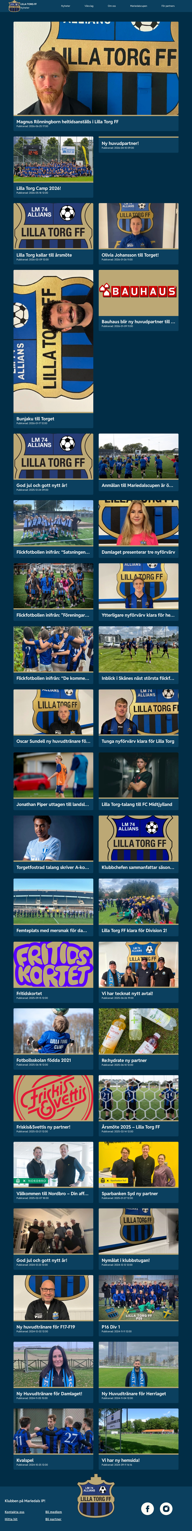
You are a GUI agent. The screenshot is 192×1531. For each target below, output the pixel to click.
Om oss (112, 6)
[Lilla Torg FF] (14, 6)
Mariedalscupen (138, 6)
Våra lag (89, 6)
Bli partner (53, 1519)
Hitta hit (11, 1519)
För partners (168, 6)
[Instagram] (166, 1508)
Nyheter (65, 6)
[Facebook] (147, 1508)
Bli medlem (53, 1512)
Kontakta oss (14, 1512)
